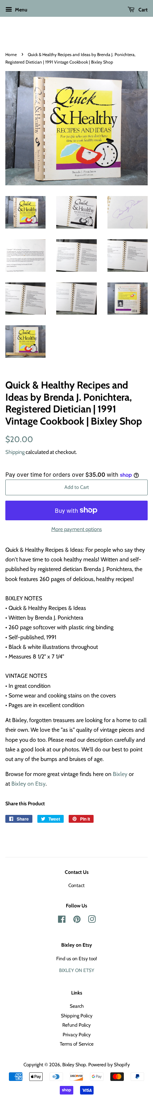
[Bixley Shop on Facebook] (62, 920)
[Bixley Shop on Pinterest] (77, 920)
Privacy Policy (77, 1034)
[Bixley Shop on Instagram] (92, 920)
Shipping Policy (77, 1015)
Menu (20, 9)
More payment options (76, 529)
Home (11, 54)
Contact (76, 885)
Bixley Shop (74, 1064)
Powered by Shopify (109, 1064)
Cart (142, 9)
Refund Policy (76, 1025)
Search (77, 1006)
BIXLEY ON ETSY (76, 970)
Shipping (15, 452)
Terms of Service (77, 1044)
